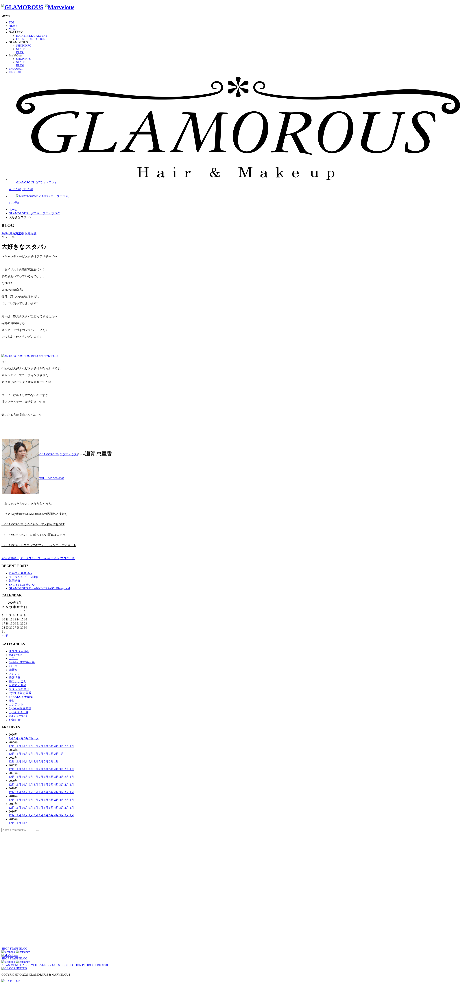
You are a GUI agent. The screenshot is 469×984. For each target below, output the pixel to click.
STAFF (20, 48)
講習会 (13, 669)
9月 (31, 746)
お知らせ (30, 233)
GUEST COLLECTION (30, 38)
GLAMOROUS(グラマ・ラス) (58, 454)
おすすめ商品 (17, 685)
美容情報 (15, 677)
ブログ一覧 (67, 558)
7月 (11, 738)
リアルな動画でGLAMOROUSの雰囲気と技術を (34, 513)
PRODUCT (16, 68)
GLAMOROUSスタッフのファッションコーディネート (38, 545)
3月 (26, 738)
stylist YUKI (16, 654)
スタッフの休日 (19, 689)
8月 (36, 746)
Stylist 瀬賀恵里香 (12, 233)
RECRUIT (15, 71)
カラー (13, 658)
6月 (46, 746)
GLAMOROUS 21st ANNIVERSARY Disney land (39, 588)
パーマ (13, 666)
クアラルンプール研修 (23, 576)
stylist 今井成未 (18, 716)
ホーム (13, 209)
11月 (18, 746)
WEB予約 (15, 189)
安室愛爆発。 (10, 558)
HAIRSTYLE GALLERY (31, 35)
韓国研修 (15, 580)
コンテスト (16, 704)
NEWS (13, 25)
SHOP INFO (23, 45)
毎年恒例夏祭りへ (20, 573)
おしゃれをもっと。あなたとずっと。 (27, 503)
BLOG (20, 52)
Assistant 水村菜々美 (22, 662)
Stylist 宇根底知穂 (20, 708)
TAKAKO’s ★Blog (21, 696)
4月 (21, 738)
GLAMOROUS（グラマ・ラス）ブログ (34, 213)
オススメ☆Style (19, 651)
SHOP (5, 948)
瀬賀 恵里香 (98, 453)
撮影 (12, 700)
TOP (11, 22)
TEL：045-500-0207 (51, 478)
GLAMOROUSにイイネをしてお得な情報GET (32, 524)
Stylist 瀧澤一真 (18, 712)
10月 (25, 746)
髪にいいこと (17, 681)
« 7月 (5, 635)
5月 (16, 738)
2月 (31, 738)
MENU (13, 29)
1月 (36, 738)
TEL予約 (27, 189)
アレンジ (15, 673)
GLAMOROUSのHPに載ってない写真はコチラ (33, 534)
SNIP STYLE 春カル (22, 584)
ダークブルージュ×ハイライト (40, 558)
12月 (12, 746)
